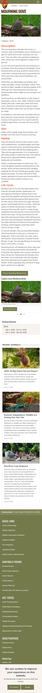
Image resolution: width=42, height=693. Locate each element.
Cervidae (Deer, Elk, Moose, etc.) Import (15, 590)
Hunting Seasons (8, 566)
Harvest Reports (7, 576)
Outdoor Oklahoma (8, 530)
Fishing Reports (7, 580)
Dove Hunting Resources (14, 273)
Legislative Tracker (8, 549)
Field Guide (23, 6)
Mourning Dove (10, 309)
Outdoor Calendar (15, 652)
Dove (6, 326)
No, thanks (14, 687)
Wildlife (14, 6)
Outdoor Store (13, 647)
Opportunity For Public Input (11, 631)
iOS (10, 662)
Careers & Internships (9, 525)
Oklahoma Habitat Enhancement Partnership (17, 626)
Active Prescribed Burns (10, 602)
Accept (27, 687)
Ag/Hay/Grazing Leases (10, 611)
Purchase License (15, 642)
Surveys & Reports (8, 585)
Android (4, 662)
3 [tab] (24, 314)
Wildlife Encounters (8, 621)
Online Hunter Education (10, 571)
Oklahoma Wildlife (8, 540)
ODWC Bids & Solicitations (11, 607)
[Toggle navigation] (38, 2)
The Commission (7, 545)
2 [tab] (21, 314)
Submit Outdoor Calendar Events (13, 554)
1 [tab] (18, 314)
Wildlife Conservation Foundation (13, 535)
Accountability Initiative (10, 616)
